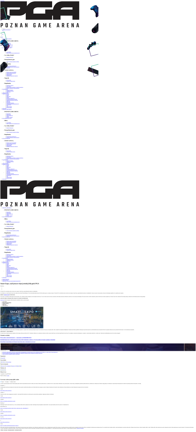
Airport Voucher (9, 106)
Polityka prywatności (80, 428)
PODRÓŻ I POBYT (5, 164)
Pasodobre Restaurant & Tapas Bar (12, 100)
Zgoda (3, 381)
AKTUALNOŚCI (5, 163)
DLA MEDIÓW (5, 159)
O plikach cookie (13, 381)
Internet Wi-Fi (9, 104)
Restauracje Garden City (10, 267)
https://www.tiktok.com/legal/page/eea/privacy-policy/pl (9, 425)
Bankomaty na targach (10, 173)
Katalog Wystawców (10, 127)
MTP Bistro (8, 172)
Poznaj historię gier (54, 352)
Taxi (7, 105)
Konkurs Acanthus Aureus (11, 151)
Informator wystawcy (10, 156)
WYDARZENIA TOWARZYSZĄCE (27, 352)
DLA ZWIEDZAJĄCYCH (6, 118)
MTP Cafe (8, 101)
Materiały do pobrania (10, 161)
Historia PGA (9, 114)
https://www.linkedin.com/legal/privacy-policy (7, 401)
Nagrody (17, 353)
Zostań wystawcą (13, 353)
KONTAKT (4, 108)
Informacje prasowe (10, 160)
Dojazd (8, 165)
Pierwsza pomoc (9, 107)
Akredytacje (8, 162)
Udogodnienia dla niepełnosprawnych (13, 103)
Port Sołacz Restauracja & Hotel (12, 99)
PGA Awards (9, 150)
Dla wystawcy (9, 255)
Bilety (44, 352)
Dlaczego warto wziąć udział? (11, 142)
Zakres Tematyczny (10, 115)
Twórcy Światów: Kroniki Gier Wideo (13, 132)
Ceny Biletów (9, 122)
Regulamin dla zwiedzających (11, 136)
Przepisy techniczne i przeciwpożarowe (13, 137)
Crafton (8, 375)
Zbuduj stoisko (9, 145)
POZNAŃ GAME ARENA (7, 109)
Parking (8, 266)
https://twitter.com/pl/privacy (5, 422)
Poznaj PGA (9, 113)
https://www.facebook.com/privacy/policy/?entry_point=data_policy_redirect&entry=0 (14, 408)
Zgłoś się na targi (9, 144)
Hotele (8, 166)
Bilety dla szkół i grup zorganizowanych (13, 123)
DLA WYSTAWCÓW (6, 138)
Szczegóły (7, 381)
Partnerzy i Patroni (10, 117)
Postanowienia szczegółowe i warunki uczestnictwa (15, 256)
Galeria (8, 116)
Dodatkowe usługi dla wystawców (12, 146)
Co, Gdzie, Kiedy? (48, 352)
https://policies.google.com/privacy (6, 390)
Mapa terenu (9, 167)
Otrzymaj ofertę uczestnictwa (11, 143)
